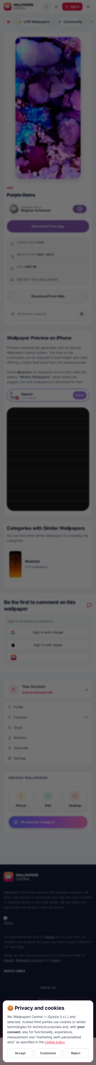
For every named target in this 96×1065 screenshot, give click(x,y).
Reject (75, 1053)
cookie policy (55, 1042)
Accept (20, 1053)
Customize (48, 1053)
